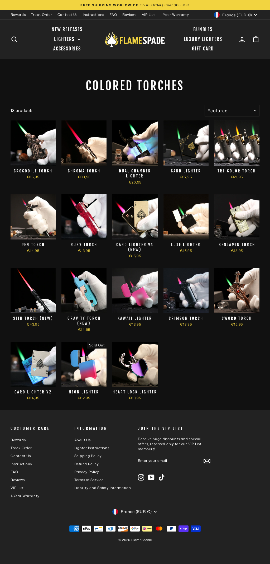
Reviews (129, 14)
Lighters (65, 39)
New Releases (67, 29)
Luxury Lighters (203, 39)
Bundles (203, 29)
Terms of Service (89, 479)
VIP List (148, 14)
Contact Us (67, 14)
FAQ (113, 14)
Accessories (67, 48)
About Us (82, 440)
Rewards (18, 14)
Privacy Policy (86, 471)
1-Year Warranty (174, 14)
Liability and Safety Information (102, 487)
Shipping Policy (88, 455)
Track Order (41, 14)
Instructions (93, 14)
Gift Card (203, 48)
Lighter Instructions (91, 447)
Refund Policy (86, 464)
